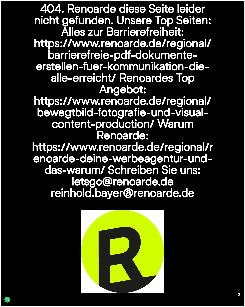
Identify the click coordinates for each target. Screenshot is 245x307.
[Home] (122, 251)
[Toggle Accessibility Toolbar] (239, 294)
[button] (239, 301)
